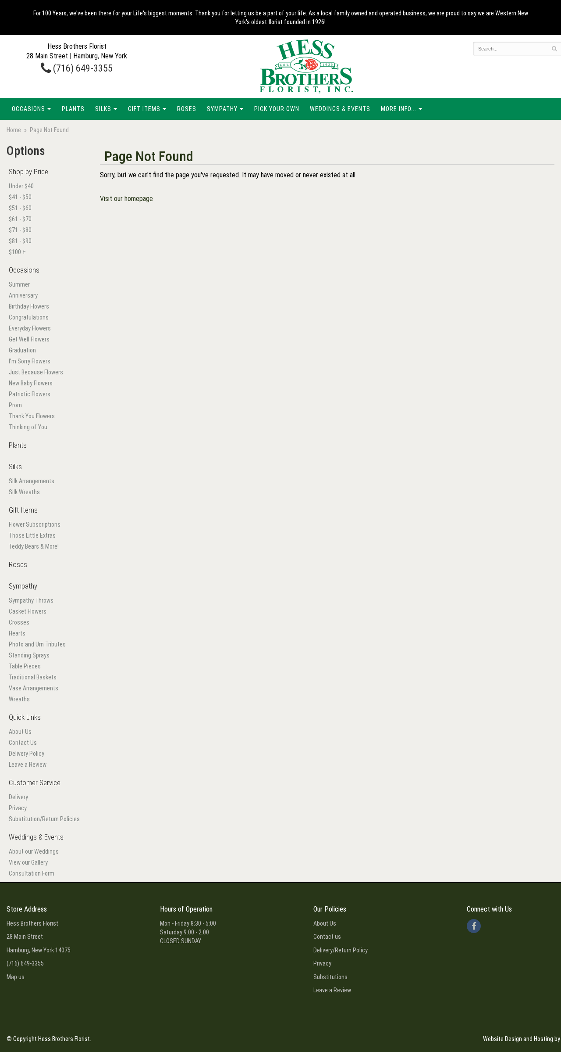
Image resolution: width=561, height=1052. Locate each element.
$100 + (17, 251)
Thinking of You (28, 427)
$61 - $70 (20, 219)
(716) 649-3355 (82, 68)
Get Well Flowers (29, 339)
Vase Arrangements (33, 688)
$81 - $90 (20, 240)
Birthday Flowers (29, 306)
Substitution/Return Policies (44, 818)
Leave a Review (27, 764)
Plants (73, 108)
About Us (20, 731)
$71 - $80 (20, 229)
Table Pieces (25, 666)
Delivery (18, 797)
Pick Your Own (276, 108)
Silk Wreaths (24, 491)
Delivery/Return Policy (340, 950)
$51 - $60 (20, 208)
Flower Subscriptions (34, 524)
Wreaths (19, 699)
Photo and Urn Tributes (37, 644)
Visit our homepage (126, 198)
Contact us (327, 936)
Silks (103, 108)
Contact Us (23, 742)
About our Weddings (34, 851)
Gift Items (144, 108)
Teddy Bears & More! (34, 546)
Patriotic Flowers (29, 394)
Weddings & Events (340, 108)
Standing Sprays (29, 655)
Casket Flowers (27, 611)
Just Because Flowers (36, 372)
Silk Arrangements (31, 481)
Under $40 (21, 186)
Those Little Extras (32, 535)
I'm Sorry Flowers (29, 361)
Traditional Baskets (33, 677)
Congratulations (29, 317)
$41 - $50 (20, 197)
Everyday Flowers (30, 328)
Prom (15, 405)
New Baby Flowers (31, 383)
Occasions (28, 108)
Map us (16, 976)
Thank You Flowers (32, 416)
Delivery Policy (26, 753)
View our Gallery (28, 862)
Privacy (18, 807)
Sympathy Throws (31, 600)
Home (14, 129)
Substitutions (330, 976)
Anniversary (23, 295)
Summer (19, 284)
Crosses (19, 622)
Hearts (17, 633)
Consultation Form (31, 873)
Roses (186, 108)
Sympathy (222, 108)
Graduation (22, 350)
